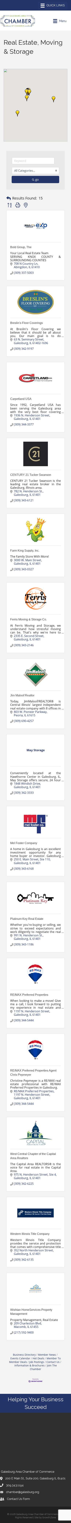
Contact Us (53, 1362)
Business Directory (24, 1354)
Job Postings (36, 1362)
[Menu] (52, 5)
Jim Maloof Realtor (22, 695)
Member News (47, 1354)
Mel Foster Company (23, 843)
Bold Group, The (20, 247)
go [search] (37, 179)
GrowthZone (49, 1517)
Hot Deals (38, 1358)
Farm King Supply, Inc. (24, 550)
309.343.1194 (15, 1485)
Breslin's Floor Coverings (26, 322)
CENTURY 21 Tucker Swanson (30, 474)
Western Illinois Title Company (30, 1233)
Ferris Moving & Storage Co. (28, 619)
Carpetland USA (20, 398)
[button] (29, 92)
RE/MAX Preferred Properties (29, 994)
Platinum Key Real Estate (26, 918)
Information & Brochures (29, 1365)
